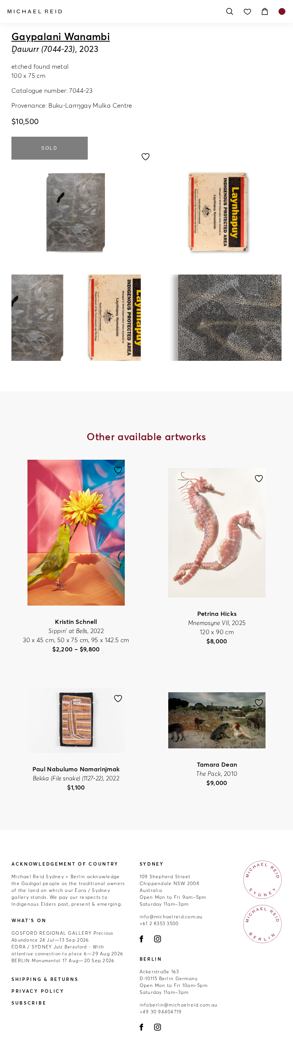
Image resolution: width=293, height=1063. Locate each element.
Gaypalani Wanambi (60, 37)
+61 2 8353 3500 (159, 923)
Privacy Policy (37, 991)
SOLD (49, 148)
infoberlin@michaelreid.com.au (179, 1005)
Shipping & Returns (45, 979)
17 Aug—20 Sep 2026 (62, 960)
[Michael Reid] (112, 11)
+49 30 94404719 (161, 1012)
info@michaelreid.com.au (171, 916)
